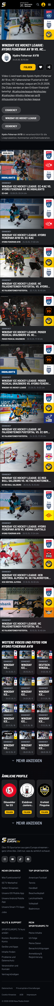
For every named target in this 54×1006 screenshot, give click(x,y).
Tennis (32, 882)
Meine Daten (35, 943)
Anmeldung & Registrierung (35, 955)
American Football (38, 877)
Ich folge (33, 938)
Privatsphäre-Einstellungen (28, 988)
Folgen (9, 812)
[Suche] (38, 4)
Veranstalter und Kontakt (10, 967)
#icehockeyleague (22, 91)
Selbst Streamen (10, 888)
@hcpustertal (9, 99)
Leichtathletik (36, 898)
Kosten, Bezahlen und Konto (12, 940)
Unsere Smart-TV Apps (13, 907)
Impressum (32, 994)
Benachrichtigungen (39, 948)
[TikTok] (20, 859)
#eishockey (39, 91)
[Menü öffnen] (49, 4)
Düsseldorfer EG (9, 804)
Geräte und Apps (10, 946)
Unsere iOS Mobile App (13, 893)
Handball (33, 888)
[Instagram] (5, 859)
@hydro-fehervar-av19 (27, 95)
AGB (21, 994)
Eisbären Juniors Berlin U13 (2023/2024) (27, 804)
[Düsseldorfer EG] (9, 790)
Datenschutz (7, 988)
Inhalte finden (8, 951)
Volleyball (33, 903)
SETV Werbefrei (9, 882)
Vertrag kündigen (10, 974)
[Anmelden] (43, 5)
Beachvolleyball (36, 893)
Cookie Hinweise (9, 994)
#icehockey (8, 95)
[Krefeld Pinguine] (45, 790)
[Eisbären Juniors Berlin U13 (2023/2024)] (27, 790)
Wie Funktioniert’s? (11, 877)
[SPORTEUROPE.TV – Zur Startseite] (4, 5)
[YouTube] (13, 859)
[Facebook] (28, 859)
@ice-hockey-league (28, 99)
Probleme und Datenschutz (9, 959)
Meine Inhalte (35, 933)
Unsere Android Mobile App (13, 900)
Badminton (34, 908)
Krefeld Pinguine (45, 804)
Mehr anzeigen (29, 760)
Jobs (4, 912)
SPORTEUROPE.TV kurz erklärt (13, 931)
